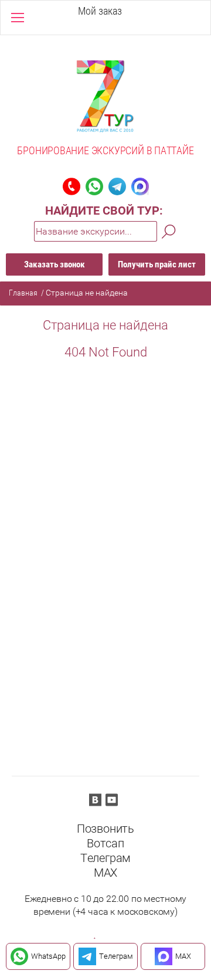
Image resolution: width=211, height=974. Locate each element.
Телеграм (105, 858)
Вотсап (105, 843)
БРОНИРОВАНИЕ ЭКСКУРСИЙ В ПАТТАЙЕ (105, 150)
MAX (105, 872)
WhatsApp (48, 956)
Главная (23, 292)
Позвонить (105, 828)
